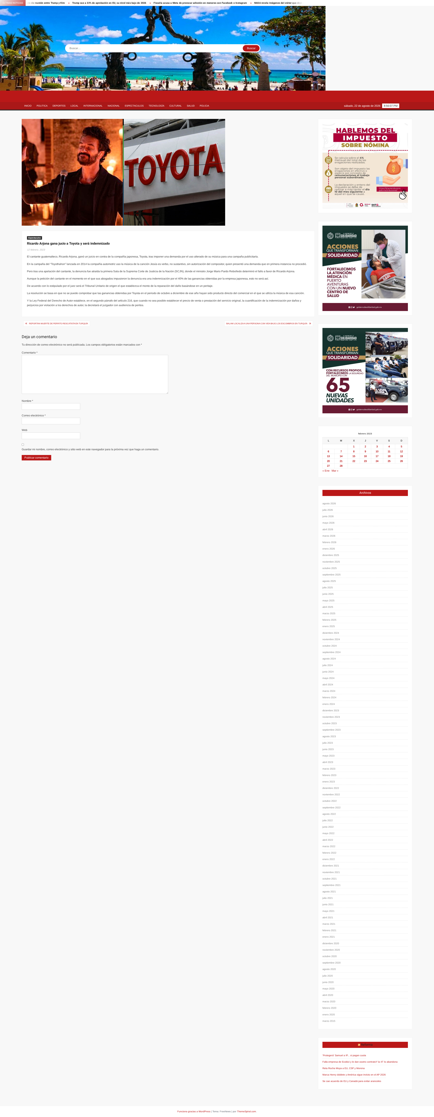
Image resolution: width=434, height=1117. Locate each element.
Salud (191, 105)
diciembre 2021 (330, 865)
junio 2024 (328, 671)
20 (328, 461)
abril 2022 (327, 840)
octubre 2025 (329, 568)
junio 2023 (328, 749)
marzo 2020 (328, 1001)
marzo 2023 (328, 768)
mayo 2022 (328, 833)
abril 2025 (327, 607)
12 (401, 451)
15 (353, 456)
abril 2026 (327, 529)
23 (365, 461)
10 (377, 451)
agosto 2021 (329, 891)
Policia (204, 105)
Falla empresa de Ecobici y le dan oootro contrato (349, 1061)
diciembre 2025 (330, 555)
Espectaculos (134, 105)
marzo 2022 (328, 846)
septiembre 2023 (331, 729)
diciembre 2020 (330, 943)
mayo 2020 (328, 988)
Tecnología (156, 105)
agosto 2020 (329, 969)
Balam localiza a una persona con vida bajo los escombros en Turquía (266, 323)
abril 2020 (327, 995)
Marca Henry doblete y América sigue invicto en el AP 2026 (354, 1074)
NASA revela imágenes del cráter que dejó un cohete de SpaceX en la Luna (221, 3)
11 (389, 451)
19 (401, 456)
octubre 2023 (329, 723)
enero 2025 (328, 626)
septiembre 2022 (331, 807)
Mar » (335, 470)
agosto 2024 (329, 658)
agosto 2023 (329, 736)
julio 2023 (327, 742)
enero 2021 (328, 936)
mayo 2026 (328, 522)
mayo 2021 (328, 911)
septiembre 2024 (331, 652)
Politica (42, 105)
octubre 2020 (329, 956)
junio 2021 (328, 904)
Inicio (28, 105)
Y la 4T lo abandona (387, 1061)
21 (341, 461)
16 (365, 456)
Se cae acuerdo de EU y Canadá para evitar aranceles (351, 1081)
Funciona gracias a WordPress (193, 1111)
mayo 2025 (328, 600)
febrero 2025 (329, 619)
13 (328, 456)
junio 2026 (328, 516)
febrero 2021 (329, 930)
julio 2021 (327, 898)
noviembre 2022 (331, 794)
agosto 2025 (329, 581)
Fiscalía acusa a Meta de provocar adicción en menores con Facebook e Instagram (125, 3)
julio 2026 (327, 510)
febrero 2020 (329, 1008)
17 (377, 456)
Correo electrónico (34, 415)
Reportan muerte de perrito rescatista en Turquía (58, 323)
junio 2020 (328, 982)
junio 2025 (328, 594)
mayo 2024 (328, 678)
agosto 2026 (329, 503)
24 (377, 461)
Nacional (114, 105)
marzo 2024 (328, 691)
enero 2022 (328, 859)
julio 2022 (327, 820)
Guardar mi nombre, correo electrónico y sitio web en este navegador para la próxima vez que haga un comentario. (90, 449)
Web (24, 430)
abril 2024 (327, 684)
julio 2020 (327, 975)
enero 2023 (328, 781)
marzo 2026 (328, 535)
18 (389, 456)
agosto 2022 (329, 814)
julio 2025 (327, 587)
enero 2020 (328, 1014)
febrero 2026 (329, 542)
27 (328, 465)
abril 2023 (327, 762)
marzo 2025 (328, 613)
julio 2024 (327, 665)
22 (353, 461)
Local (74, 105)
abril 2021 (327, 917)
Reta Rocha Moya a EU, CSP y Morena (343, 1068)
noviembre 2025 (331, 561)
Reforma (367, 1044)
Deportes (59, 105)
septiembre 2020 (331, 962)
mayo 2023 (328, 755)
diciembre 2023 (330, 710)
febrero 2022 (329, 852)
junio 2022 (328, 826)
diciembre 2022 (330, 788)
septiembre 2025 (331, 574)
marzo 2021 (328, 924)
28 (341, 465)
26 (401, 461)
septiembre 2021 (331, 885)
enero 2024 (328, 704)
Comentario (29, 352)
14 (341, 456)
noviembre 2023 (331, 717)
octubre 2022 (329, 801)
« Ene (326, 470)
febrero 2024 (329, 697)
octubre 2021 (329, 878)
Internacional (93, 105)
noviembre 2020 (331, 949)
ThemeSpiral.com (246, 1111)
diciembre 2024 (330, 633)
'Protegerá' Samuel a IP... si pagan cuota (344, 1055)
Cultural (175, 105)
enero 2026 (328, 548)
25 (389, 461)
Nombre (27, 400)
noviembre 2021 (331, 872)
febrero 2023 (329, 775)
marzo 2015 (328, 1021)
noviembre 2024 (331, 639)
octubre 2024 (329, 645)
